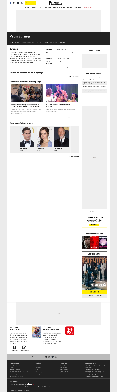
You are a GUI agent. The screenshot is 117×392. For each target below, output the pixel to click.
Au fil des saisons (14, 373)
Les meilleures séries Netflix (92, 369)
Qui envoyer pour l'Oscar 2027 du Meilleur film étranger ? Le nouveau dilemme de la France (94, 91)
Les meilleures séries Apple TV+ (93, 373)
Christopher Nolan (65, 365)
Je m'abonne (94, 292)
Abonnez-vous (30, 3)
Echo (36, 371)
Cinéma (26, 7)
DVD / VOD (48, 7)
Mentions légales (13, 390)
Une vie (12, 367)
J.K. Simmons (58, 148)
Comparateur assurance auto (16, 386)
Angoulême (77, 7)
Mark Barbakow (61, 49)
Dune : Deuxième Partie (16, 365)
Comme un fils (13, 374)
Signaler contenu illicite (23, 390)
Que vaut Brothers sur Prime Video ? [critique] (58, 105)
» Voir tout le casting (73, 156)
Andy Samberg (61, 53)
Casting (45, 42)
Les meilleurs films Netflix (92, 374)
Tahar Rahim (63, 374)
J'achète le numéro (94, 296)
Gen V (36, 369)
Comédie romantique (63, 67)
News (17, 42)
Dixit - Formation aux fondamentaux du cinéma (60, 386)
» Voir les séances (74, 76)
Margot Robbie (63, 373)
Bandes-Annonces (59, 7)
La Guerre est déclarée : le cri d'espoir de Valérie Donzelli (93, 78)
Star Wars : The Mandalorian (42, 373)
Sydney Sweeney (64, 371)
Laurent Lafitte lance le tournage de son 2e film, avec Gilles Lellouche (94, 87)
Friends (37, 365)
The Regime (38, 367)
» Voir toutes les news (73, 118)
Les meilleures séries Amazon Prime (94, 371)
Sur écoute (37, 374)
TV (40, 7)
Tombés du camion (15, 369)
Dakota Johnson (64, 369)
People (69, 7)
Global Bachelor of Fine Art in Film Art (32, 386)
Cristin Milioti (70, 53)
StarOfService (45, 386)
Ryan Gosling (63, 367)
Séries (34, 7)
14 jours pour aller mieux (16, 376)
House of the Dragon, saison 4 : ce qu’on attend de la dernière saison (94, 83)
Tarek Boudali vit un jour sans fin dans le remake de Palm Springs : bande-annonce (25, 105)
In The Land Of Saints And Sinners (19, 371)
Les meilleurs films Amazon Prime (94, 376)
